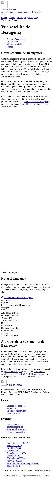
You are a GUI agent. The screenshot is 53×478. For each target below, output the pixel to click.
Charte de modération (16, 411)
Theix (13, 466)
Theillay (14, 445)
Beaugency (33, 17)
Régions (12, 12)
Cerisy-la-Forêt (17, 443)
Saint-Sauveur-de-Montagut (23, 463)
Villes (31, 12)
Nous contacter (13, 413)
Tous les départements (16, 429)
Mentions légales (10, 476)
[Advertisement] (26, 136)
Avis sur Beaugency (16, 39)
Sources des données (16, 406)
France (4, 17)
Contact (46, 476)
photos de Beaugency (13, 371)
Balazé (13, 456)
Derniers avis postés (16, 432)
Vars (12, 450)
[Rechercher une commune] (2, 14)
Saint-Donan (16, 453)
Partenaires (12, 408)
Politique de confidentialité (30, 476)
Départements (23, 12)
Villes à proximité (14, 44)
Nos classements (14, 424)
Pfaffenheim (16, 458)
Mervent (14, 461)
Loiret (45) (21, 17)
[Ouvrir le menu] (5, 14)
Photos (10, 47)
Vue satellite (12, 41)
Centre (12, 17)
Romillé (14, 448)
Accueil (4, 12)
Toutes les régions (15, 427)
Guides (38, 12)
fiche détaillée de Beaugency (36, 101)
